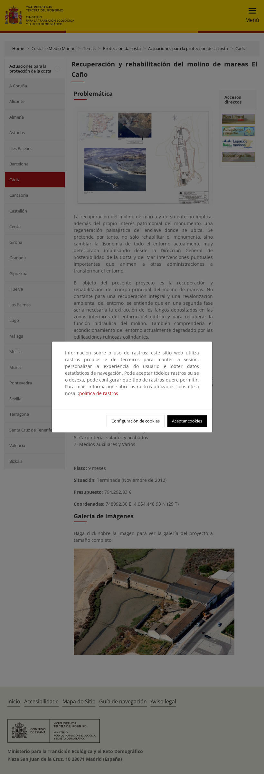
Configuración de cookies (135, 421)
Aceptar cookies (187, 421)
